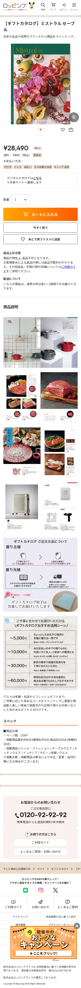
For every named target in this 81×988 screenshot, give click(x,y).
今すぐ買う (40, 227)
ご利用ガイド (40, 842)
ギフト (41, 868)
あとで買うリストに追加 (44, 239)
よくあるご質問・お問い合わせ (40, 851)
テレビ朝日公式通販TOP (17, 868)
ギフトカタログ (60, 868)
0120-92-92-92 (43, 815)
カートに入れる (45, 214)
